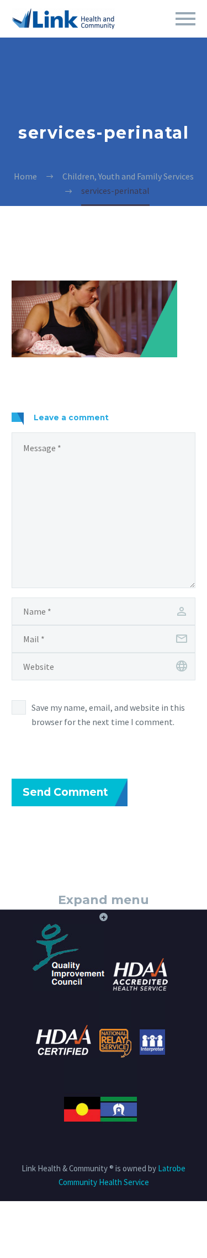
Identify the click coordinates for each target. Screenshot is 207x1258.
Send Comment (65, 792)
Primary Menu (185, 18)
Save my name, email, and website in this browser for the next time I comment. (108, 714)
